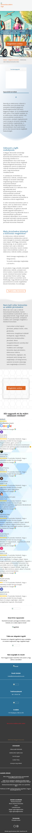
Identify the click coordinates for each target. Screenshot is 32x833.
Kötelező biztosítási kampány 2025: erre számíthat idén (16, 785)
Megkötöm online (15, 43)
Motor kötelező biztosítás (16, 803)
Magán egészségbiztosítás (16, 809)
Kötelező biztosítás (16, 801)
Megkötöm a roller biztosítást (16, 291)
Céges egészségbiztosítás (16, 811)
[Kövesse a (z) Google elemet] (17, 826)
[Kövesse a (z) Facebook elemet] (15, 826)
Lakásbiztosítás (16, 807)
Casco (16, 805)
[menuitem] (16, 749)
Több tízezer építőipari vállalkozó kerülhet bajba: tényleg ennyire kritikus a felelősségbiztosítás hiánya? (16, 781)
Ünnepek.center (16, 820)
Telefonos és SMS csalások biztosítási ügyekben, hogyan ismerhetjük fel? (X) (15, 789)
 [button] (28, 7)
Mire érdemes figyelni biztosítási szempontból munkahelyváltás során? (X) (16, 777)
